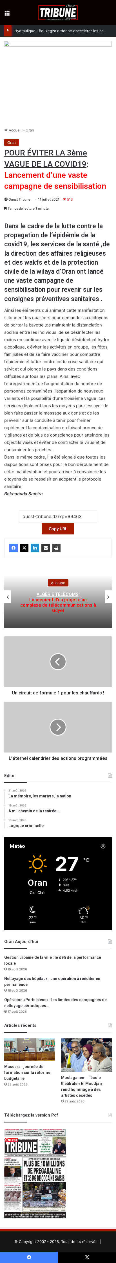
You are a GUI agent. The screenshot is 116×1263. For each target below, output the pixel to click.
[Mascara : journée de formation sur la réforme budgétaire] (29, 1049)
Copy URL (58, 528)
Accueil (14, 130)
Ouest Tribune (19, 199)
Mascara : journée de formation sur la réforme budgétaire (27, 1073)
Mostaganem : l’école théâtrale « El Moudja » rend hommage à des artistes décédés (81, 1086)
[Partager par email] (45, 548)
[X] (24, 548)
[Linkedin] (35, 548)
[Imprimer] (56, 548)
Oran (30, 130)
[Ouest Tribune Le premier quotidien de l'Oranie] (58, 12)
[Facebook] (13, 548)
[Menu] (7, 14)
